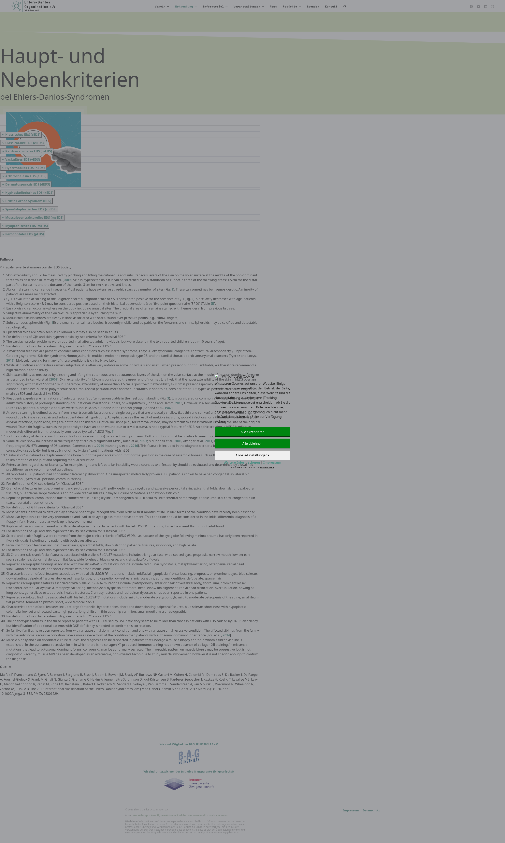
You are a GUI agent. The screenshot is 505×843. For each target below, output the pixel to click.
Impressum (272, 462)
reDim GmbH (267, 467)
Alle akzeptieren (253, 432)
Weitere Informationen (242, 462)
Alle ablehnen (252, 443)
